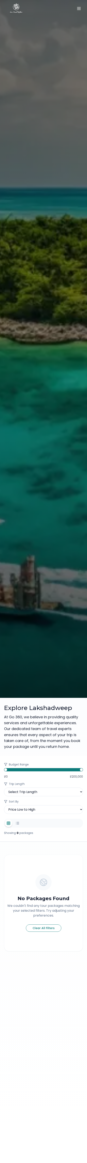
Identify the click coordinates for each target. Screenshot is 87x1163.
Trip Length (17, 784)
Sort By (14, 801)
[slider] (5, 769)
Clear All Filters (44, 928)
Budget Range (19, 764)
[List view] (17, 823)
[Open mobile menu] (79, 8)
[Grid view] (8, 823)
